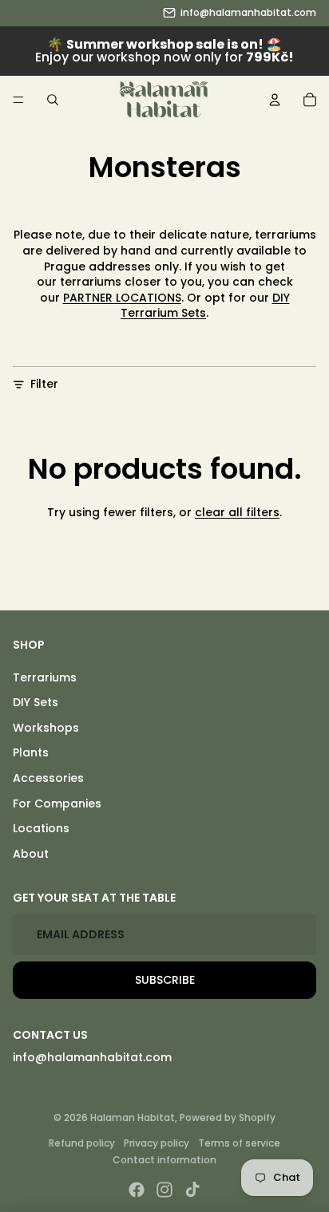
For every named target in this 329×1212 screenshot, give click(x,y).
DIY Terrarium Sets (205, 306)
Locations (41, 828)
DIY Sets (35, 702)
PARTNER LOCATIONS (122, 298)
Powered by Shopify (227, 1117)
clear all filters (237, 512)
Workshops (46, 728)
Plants (31, 752)
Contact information (164, 1160)
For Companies (57, 803)
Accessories (48, 778)
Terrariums (45, 677)
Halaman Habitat (132, 1117)
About (31, 854)
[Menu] (18, 99)
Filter (44, 384)
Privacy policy (156, 1143)
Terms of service (239, 1143)
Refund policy (82, 1143)
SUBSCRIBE (165, 980)
